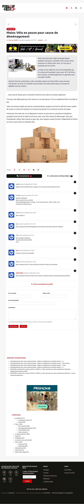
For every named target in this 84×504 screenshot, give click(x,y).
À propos (46, 470)
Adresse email (46, 293)
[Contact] (67, 8)
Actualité (40, 40)
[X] (16, 472)
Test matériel (22, 426)
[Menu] (81, 8)
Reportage (21, 446)
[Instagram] (10, 472)
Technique (18, 438)
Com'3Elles (46, 493)
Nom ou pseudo (12, 293)
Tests (16, 424)
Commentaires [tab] (25, 176)
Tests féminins (22, 430)
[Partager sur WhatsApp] (29, 170)
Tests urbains (22, 432)
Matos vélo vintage (21, 452)
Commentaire (11, 307)
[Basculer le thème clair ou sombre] (76, 8)
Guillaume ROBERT (13, 40)
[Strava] (10, 479)
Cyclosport (21, 444)
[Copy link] (38, 170)
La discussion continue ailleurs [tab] (60, 176)
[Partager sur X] (19, 170)
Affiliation (46, 479)
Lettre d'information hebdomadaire (30, 472)
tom (17, 250)
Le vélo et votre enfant (22, 440)
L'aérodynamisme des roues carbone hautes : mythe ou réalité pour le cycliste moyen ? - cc (37, 361)
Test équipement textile (25, 428)
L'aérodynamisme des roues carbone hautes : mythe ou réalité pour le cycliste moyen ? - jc (36, 367)
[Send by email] (33, 170)
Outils (17, 436)
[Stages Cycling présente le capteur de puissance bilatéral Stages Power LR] (76, 24)
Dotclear (11, 493)
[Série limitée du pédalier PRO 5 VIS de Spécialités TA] (8, 24)
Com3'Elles (67, 470)
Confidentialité (48, 482)
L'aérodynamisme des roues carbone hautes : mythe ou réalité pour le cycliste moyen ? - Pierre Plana (40, 363)
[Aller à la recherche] (71, 8)
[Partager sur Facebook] (15, 170)
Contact (45, 473)
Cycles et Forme (69, 473)
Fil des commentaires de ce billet (43, 284)
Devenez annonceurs (50, 476)
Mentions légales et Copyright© (62, 493)
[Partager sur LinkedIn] (24, 170)
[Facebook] (4, 472)
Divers (17, 442)
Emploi (20, 422)
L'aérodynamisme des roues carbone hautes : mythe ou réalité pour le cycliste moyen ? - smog (38, 365)
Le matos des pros (20, 434)
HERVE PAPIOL (20, 273)
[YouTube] (4, 479)
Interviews (18, 450)
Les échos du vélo (23, 420)
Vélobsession (19, 448)
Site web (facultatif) (13, 300)
